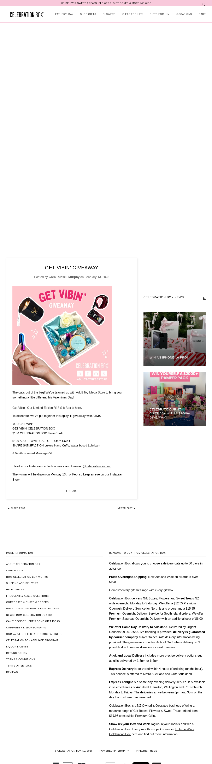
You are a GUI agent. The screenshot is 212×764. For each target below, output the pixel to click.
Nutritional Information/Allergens (32, 608)
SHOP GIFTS (88, 14)
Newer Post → (127, 508)
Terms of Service (19, 665)
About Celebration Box (23, 564)
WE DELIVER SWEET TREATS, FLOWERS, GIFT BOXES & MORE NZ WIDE (106, 3)
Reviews (12, 672)
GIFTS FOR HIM (160, 14)
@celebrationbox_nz (97, 466)
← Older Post (16, 508)
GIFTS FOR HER (132, 14)
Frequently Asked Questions (27, 596)
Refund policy (16, 653)
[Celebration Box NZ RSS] (204, 298)
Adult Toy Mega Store (90, 392)
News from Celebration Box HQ (29, 615)
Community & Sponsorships (26, 627)
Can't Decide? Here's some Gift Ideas (33, 621)
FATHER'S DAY (64, 14)
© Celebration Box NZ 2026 (74, 751)
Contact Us (14, 570)
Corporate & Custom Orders (27, 602)
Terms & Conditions (20, 659)
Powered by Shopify (114, 751)
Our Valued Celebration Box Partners (34, 634)
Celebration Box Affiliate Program (32, 640)
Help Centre (15, 589)
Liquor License (17, 646)
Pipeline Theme (146, 751)
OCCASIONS (184, 14)
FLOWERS (109, 14)
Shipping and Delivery (22, 583)
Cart (202, 14)
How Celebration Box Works (27, 577)
